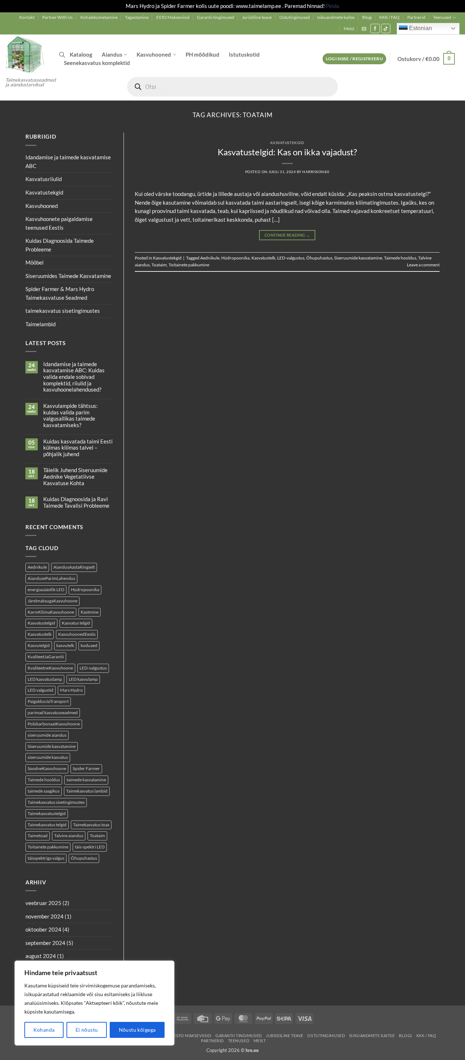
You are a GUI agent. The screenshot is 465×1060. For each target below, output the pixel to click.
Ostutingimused (294, 17)
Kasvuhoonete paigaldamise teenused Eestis (59, 223)
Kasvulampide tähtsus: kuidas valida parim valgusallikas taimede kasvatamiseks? (70, 415)
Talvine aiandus (68, 835)
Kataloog (81, 54)
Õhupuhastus (84, 858)
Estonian (420, 28)
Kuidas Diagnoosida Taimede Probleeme (59, 245)
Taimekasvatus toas (91, 824)
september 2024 (45, 943)
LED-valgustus (93, 668)
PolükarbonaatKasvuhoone (54, 724)
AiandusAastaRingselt (74, 567)
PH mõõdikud (202, 54)
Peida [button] (332, 6)
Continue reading (287, 235)
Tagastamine (137, 17)
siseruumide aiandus (47, 735)
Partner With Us (57, 17)
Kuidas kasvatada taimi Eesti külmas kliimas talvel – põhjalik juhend (78, 447)
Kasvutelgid (39, 645)
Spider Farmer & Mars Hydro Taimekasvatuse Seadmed (59, 293)
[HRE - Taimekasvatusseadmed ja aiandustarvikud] (26, 54)
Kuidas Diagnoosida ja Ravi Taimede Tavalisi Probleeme (76, 502)
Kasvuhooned (154, 54)
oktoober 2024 (43, 929)
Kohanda (44, 1030)
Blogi (367, 17)
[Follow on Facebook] (375, 28)
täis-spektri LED (90, 847)
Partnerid (416, 17)
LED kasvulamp (83, 679)
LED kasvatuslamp (45, 679)
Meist (349, 28)
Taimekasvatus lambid (87, 791)
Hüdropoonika (85, 589)
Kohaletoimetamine (99, 17)
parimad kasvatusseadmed (53, 712)
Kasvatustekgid (44, 192)
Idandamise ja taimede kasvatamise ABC (68, 161)
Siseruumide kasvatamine (52, 746)
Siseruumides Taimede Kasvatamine (68, 276)
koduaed (89, 645)
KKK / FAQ (389, 17)
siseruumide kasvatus (48, 757)
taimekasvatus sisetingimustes (62, 311)
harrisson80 (315, 171)
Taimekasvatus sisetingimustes (56, 802)
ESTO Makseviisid (173, 17)
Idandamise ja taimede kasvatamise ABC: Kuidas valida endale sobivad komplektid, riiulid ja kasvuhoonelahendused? (74, 377)
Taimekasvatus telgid (47, 824)
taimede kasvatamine (86, 779)
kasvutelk (65, 645)
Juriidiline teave (257, 17)
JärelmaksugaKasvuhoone (52, 600)
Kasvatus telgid (76, 623)
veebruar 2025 (43, 903)
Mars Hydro (71, 690)
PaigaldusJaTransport (48, 701)
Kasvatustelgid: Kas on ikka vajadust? (287, 152)
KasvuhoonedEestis (77, 634)
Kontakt (27, 17)
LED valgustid (40, 690)
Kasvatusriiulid (43, 179)
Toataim (97, 835)
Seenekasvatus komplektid (97, 63)
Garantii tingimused (215, 17)
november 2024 (44, 916)
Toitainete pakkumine (48, 847)
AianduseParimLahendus (51, 578)
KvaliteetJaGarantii (46, 656)
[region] (94, 1003)
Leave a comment (423, 264)
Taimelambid (40, 324)
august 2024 (40, 956)
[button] (364, 28)
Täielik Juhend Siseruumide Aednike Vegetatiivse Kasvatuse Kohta (75, 476)
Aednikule (37, 567)
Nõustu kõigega (137, 1030)
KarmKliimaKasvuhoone (51, 612)
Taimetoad (38, 835)
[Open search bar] (62, 55)
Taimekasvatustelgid (47, 813)
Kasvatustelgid (41, 623)
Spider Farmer (86, 768)
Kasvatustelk (40, 634)
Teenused (442, 17)
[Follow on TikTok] (386, 28)
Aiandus (112, 54)
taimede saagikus (44, 791)
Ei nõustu (87, 1030)
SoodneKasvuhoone (47, 768)
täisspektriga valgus (46, 858)
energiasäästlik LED (46, 589)
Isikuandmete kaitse (336, 17)
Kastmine (89, 612)
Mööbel (34, 262)
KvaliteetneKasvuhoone (50, 668)
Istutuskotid (244, 54)
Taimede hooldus (44, 779)
